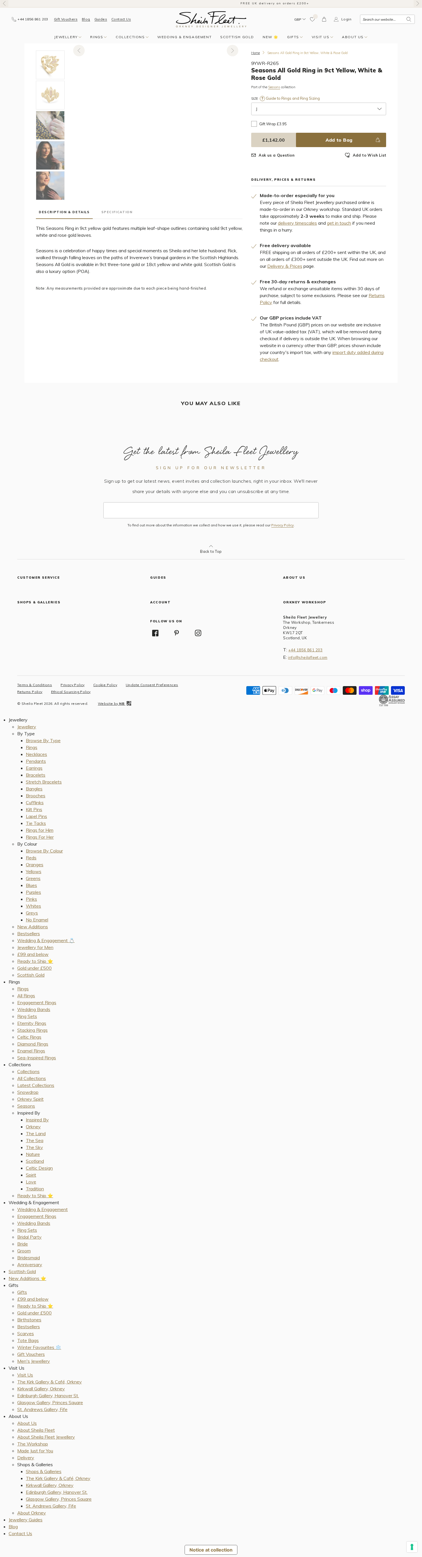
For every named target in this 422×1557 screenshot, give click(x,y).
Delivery (25, 1457)
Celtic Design (39, 1168)
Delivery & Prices (284, 266)
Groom (24, 1251)
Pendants (36, 761)
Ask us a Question (277, 155)
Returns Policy (29, 692)
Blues (31, 885)
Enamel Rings (31, 1051)
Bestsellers (28, 933)
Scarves (25, 1333)
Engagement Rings (36, 1002)
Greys (32, 913)
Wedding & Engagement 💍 (46, 940)
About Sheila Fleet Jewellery (46, 1437)
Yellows (33, 871)
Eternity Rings (31, 1023)
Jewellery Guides (25, 1520)
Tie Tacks (36, 823)
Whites (33, 906)
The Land (36, 1133)
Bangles (34, 789)
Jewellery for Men (35, 947)
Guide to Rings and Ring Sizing (292, 98)
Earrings (34, 768)
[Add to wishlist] (312, 19)
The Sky (34, 1147)
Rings (96, 37)
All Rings (26, 995)
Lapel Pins (36, 816)
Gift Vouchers (66, 19)
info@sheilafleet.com (307, 657)
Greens (33, 878)
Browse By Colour (44, 851)
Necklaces (36, 754)
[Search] (409, 19)
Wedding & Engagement (184, 37)
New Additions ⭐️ (27, 1278)
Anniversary (29, 1264)
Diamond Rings (32, 1044)
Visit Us (321, 37)
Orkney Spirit (30, 1099)
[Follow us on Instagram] (198, 633)
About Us (353, 37)
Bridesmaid (28, 1257)
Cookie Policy (105, 685)
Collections (130, 37)
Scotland (35, 1161)
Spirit (31, 1175)
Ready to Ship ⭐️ (35, 961)
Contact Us (121, 19)
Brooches (35, 795)
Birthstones (29, 1320)
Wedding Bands (33, 1009)
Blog (86, 19)
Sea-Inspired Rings (36, 1058)
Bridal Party (29, 1237)
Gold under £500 (34, 968)
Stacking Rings (32, 1030)
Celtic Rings (29, 1037)
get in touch (339, 223)
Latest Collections (35, 1085)
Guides (100, 19)
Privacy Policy (282, 525)
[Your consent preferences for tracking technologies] (411, 1546)
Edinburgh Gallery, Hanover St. (48, 1395)
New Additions (32, 926)
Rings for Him (39, 830)
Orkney (33, 1126)
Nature (33, 1154)
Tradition (35, 1189)
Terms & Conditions (34, 685)
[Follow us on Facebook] (155, 633)
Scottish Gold (237, 37)
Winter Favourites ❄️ (39, 1347)
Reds (31, 858)
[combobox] (387, 19)
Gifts (293, 37)
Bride (22, 1244)
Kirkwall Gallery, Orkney (41, 1389)
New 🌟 (270, 37)
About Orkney (31, 1513)
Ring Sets (27, 1016)
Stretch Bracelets (44, 782)
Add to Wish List (369, 155)
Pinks (31, 899)
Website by (111, 703)
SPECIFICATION (117, 212)
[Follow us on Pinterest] (177, 633)
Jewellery (66, 37)
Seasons (274, 87)
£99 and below (33, 954)
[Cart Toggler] (324, 19)
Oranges (34, 864)
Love (31, 1182)
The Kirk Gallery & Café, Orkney (49, 1382)
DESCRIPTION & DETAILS (64, 212)
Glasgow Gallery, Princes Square (50, 1402)
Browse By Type (43, 740)
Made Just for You (35, 1451)
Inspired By (37, 1120)
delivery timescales (297, 223)
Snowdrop (27, 1092)
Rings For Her (40, 837)
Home (255, 53)
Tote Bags (28, 1340)
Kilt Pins (34, 809)
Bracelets (35, 775)
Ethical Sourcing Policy (71, 692)
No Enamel (37, 920)
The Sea (34, 1140)
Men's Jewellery (33, 1361)
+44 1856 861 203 (305, 650)
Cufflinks (35, 802)
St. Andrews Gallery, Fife (42, 1409)
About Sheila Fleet (36, 1430)
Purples (33, 892)
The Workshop (32, 1444)
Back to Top (211, 551)
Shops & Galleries (43, 1471)
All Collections (31, 1078)
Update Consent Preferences (152, 685)
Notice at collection (211, 1550)
